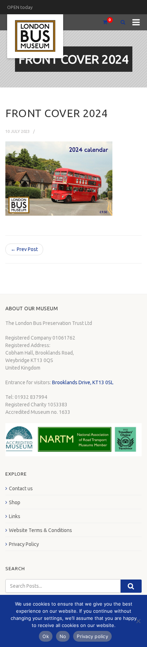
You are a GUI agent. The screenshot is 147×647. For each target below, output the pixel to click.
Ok (45, 636)
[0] (102, 22)
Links (14, 516)
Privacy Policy (24, 544)
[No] (138, 621)
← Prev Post (24, 249)
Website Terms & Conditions (40, 530)
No (63, 636)
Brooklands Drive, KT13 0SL (82, 382)
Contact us (21, 488)
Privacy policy (92, 636)
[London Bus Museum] (35, 36)
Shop (14, 502)
